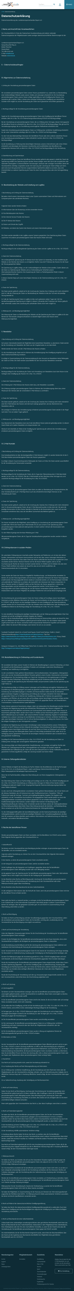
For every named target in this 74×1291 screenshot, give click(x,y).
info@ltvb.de (10, 53)
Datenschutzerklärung (65, 1288)
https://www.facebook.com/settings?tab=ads (16, 636)
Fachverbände (41, 1262)
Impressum (56, 1288)
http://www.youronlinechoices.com (44, 636)
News (3, 1264)
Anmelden (22, 1259)
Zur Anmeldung (64, 1271)
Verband (39, 1277)
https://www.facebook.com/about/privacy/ (29, 634)
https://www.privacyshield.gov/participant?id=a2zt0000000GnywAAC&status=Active (29, 638)
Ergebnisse (40, 1282)
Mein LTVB (40, 1264)
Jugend (3, 1262)
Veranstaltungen (42, 1274)
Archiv (3, 1259)
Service (39, 1267)
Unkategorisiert (6, 1267)
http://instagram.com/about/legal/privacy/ (15, 648)
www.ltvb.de (11, 55)
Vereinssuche (41, 1279)
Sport (38, 1269)
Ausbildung (40, 1259)
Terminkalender (41, 1272)
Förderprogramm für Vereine (45, 1284)
